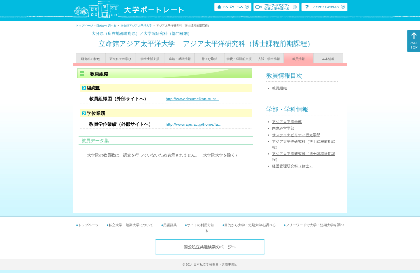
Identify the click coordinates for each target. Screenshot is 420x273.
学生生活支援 (150, 59)
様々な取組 (209, 59)
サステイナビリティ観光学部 (296, 135)
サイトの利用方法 (200, 225)
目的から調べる (106, 25)
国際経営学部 (283, 128)
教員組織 (279, 88)
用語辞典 (170, 225)
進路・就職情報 (180, 59)
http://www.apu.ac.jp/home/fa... (193, 124)
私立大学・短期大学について (131, 225)
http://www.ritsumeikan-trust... (192, 99)
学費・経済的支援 (239, 59)
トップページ (84, 25)
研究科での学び (120, 59)
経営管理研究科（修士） (292, 166)
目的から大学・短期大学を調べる (250, 225)
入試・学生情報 (269, 59)
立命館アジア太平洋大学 (136, 25)
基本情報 (328, 59)
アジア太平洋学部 (287, 122)
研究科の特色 (90, 59)
